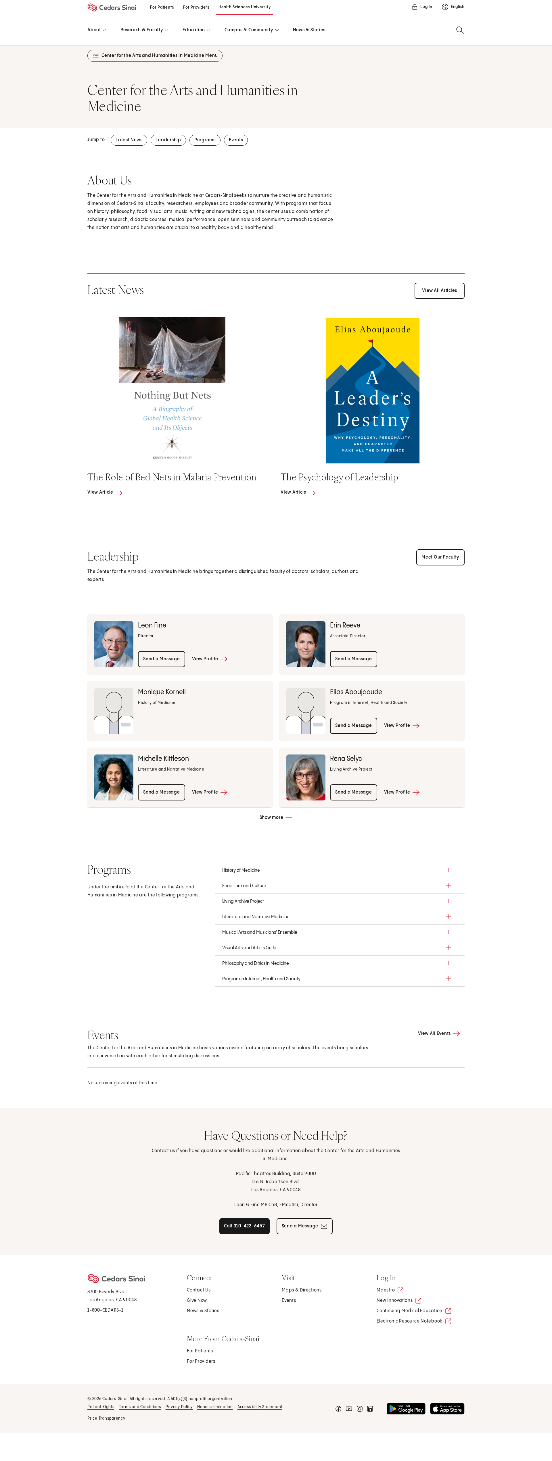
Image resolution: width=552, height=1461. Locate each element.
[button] (340, 870)
